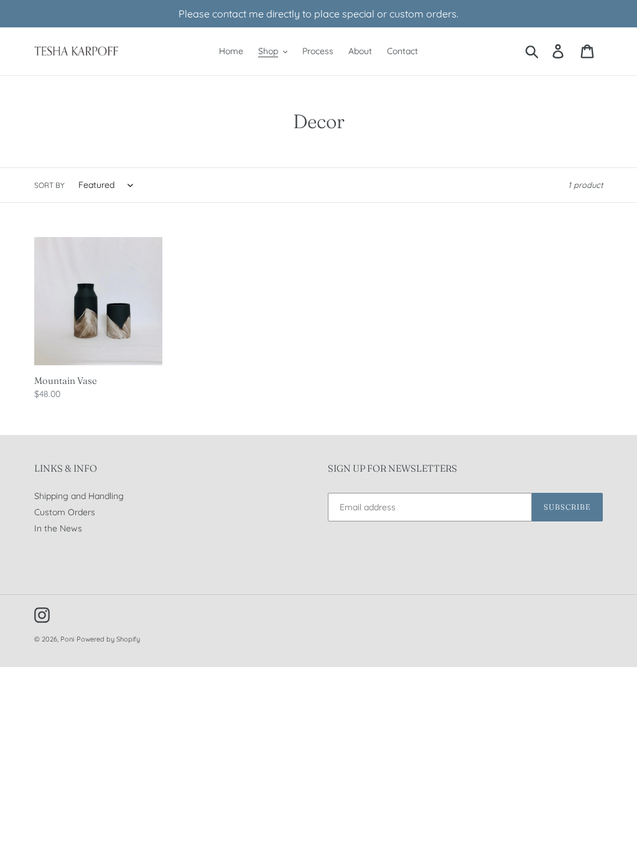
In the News (58, 528)
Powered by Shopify (108, 639)
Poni (67, 639)
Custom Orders (64, 512)
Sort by (49, 185)
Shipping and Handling (79, 496)
